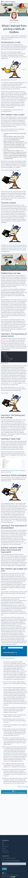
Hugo (9, 876)
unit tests (12, 423)
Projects (4, 848)
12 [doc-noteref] (11, 471)
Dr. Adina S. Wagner (9, 1)
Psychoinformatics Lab (6, 87)
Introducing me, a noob (10, 42)
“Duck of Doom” (23, 671)
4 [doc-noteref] (19, 139)
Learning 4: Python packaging (13, 475)
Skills (3, 844)
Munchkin (6, 663)
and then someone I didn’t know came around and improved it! (12, 549)
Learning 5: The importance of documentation (14, 526)
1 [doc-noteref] (17, 79)
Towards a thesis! (8, 203)
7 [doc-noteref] (26, 279)
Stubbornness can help (11, 273)
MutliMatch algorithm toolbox (15, 248)
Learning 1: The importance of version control (14, 335)
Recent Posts (5, 846)
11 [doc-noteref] (24, 421)
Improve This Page (23, 786)
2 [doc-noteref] (24, 82)
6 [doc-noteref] (6, 222)
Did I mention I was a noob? (12, 114)
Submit (4, 868)
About (3, 842)
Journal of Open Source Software (16, 603)
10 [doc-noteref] (7, 316)
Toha (5, 873)
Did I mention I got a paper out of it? (14, 570)
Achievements (5, 852)
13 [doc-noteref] (12, 609)
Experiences (5, 850)
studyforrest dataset (10, 209)
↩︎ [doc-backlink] (24, 679)
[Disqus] (14, 813)
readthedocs (7, 535)
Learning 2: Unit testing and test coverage (13, 416)
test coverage (9, 427)
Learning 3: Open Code (10, 439)
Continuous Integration (14, 470)
